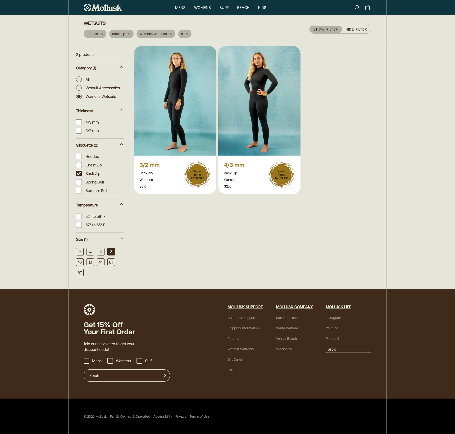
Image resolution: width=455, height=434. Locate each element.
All (88, 79)
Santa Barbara (287, 328)
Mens (180, 7)
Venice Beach (286, 338)
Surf (224, 7)
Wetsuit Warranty (241, 349)
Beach (243, 7)
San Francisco (287, 318)
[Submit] (165, 375)
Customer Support (241, 318)
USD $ (332, 349)
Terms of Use (199, 416)
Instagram (333, 318)
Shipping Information (243, 328)
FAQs (231, 370)
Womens (202, 7)
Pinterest (332, 338)
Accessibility (161, 416)
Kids (262, 7)
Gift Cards (235, 359)
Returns (233, 338)
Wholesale (284, 349)
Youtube (332, 328)
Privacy (180, 416)
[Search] (359, 7)
